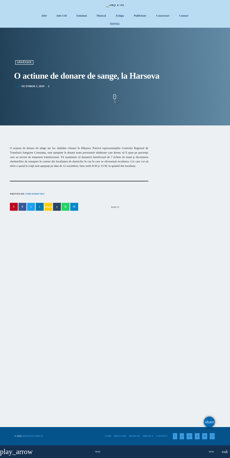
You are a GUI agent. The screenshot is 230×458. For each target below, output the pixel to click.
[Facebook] (204, 436)
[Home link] (115, 5)
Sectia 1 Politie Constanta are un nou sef (182, 263)
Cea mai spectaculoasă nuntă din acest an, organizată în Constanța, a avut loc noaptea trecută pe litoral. (184, 209)
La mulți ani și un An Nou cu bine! (194, 245)
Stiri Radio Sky (35, 194)
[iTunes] (189, 436)
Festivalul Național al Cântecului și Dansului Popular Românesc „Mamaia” (112, 376)
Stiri (19, 365)
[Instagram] (197, 436)
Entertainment (173, 169)
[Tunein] (175, 436)
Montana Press (32, 436)
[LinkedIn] (182, 436)
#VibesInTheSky (174, 176)
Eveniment (94, 365)
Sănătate (24, 62)
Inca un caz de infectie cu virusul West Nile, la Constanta (72, 252)
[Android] (212, 436)
